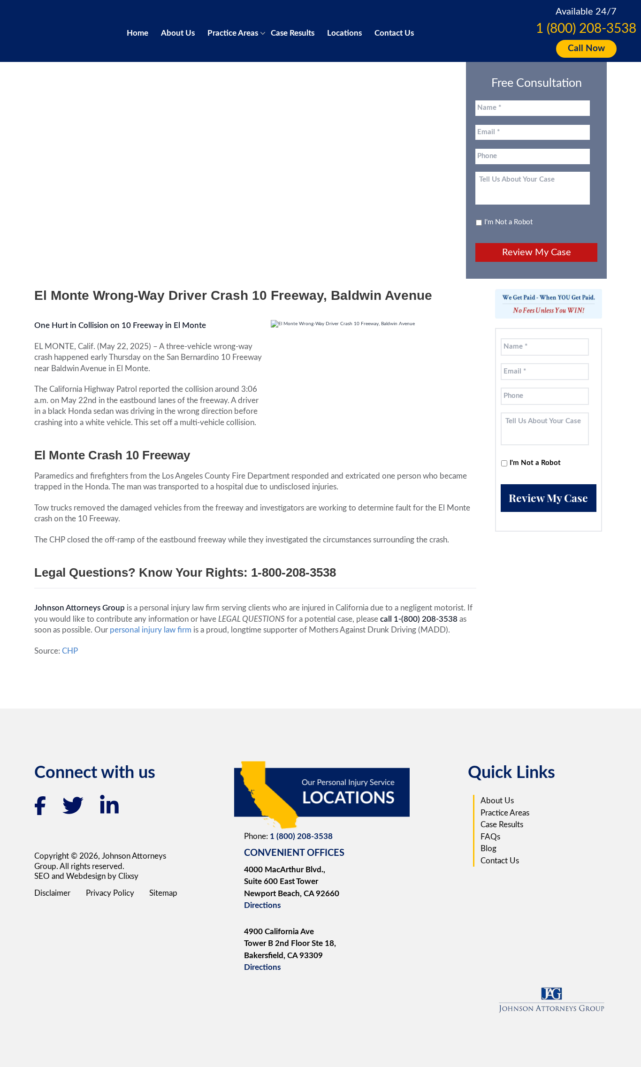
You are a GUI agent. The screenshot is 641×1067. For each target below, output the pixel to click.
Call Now (586, 48)
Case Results (292, 33)
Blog (488, 849)
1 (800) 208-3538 (586, 28)
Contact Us (394, 33)
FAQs (490, 837)
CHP (70, 651)
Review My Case (536, 252)
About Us (178, 33)
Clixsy (128, 876)
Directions (262, 905)
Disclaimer (52, 893)
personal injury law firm (151, 630)
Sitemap (163, 893)
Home (137, 33)
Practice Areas (232, 33)
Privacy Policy (110, 893)
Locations (344, 33)
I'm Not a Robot (508, 222)
